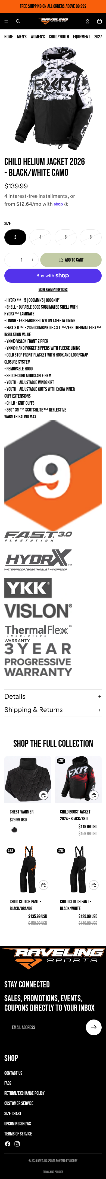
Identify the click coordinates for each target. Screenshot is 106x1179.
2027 (98, 37)
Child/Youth (59, 37)
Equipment (81, 37)
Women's (38, 37)
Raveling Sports (46, 1161)
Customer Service (18, 1104)
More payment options (53, 289)
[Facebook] (7, 1144)
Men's (22, 37)
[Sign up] (94, 1027)
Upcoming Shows (17, 1124)
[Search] (18, 21)
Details (14, 696)
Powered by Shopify (66, 1161)
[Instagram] (17, 1144)
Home (8, 37)
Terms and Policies (53, 1172)
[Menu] (6, 21)
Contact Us (13, 1073)
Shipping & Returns (33, 710)
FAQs (7, 1083)
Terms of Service (18, 1134)
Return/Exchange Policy (24, 1093)
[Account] (87, 21)
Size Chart (12, 1114)
